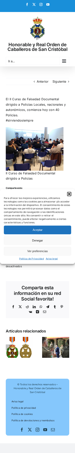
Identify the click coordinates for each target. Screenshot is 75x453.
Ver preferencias (37, 251)
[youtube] (45, 430)
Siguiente (59, 81)
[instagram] (37, 430)
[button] (69, 194)
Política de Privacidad (31, 258)
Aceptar (37, 229)
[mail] (53, 430)
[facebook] (22, 430)
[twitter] (30, 430)
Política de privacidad (24, 407)
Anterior (43, 81)
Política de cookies (22, 414)
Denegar (37, 240)
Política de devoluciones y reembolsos (33, 420)
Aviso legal (52, 258)
